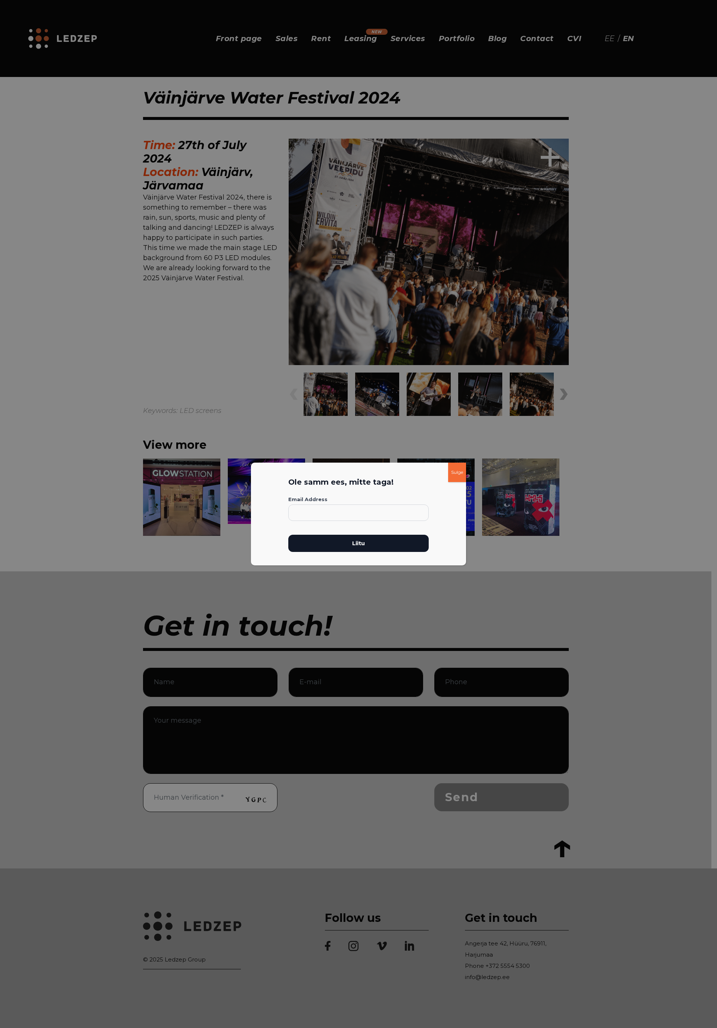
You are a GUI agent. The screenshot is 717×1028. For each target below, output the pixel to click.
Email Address (308, 499)
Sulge (457, 472)
